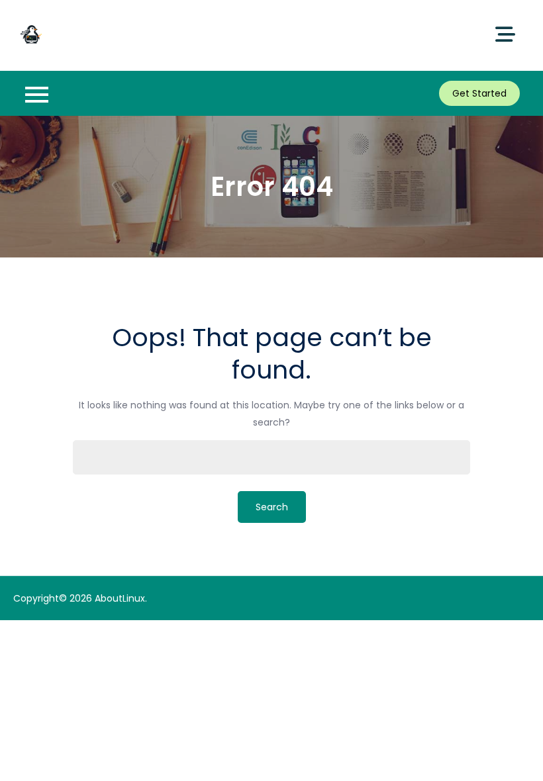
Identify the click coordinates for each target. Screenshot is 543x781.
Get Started (479, 93)
